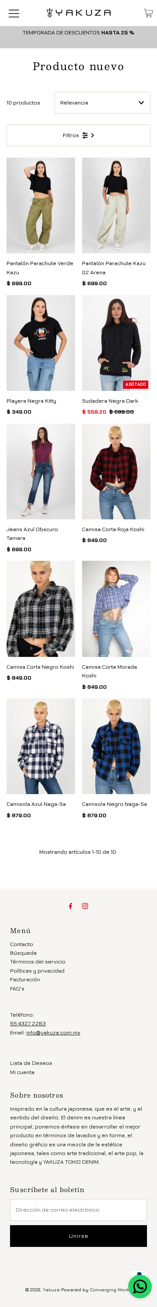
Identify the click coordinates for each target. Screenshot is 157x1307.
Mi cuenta (22, 1072)
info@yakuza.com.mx (53, 1032)
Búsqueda (23, 953)
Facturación (25, 979)
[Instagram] (85, 906)
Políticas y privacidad (37, 970)
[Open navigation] (14, 13)
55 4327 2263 (28, 1023)
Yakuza (51, 1290)
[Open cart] (148, 13)
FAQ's (17, 988)
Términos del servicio (37, 961)
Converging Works (111, 1290)
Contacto (21, 944)
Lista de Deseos (31, 1063)
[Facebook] (70, 906)
